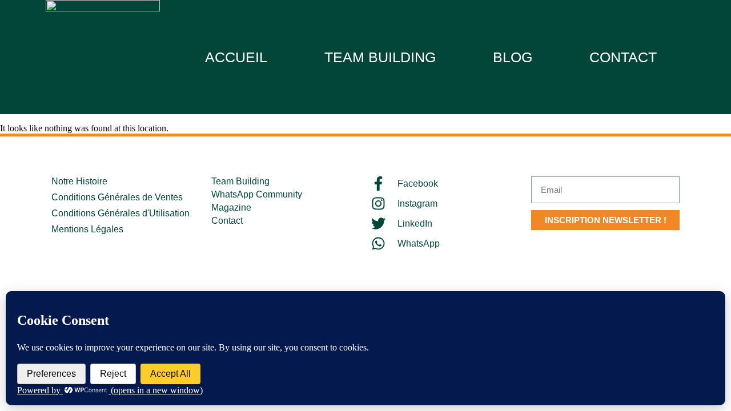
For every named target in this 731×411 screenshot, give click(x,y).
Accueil (236, 57)
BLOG (512, 57)
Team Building (380, 57)
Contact (623, 57)
